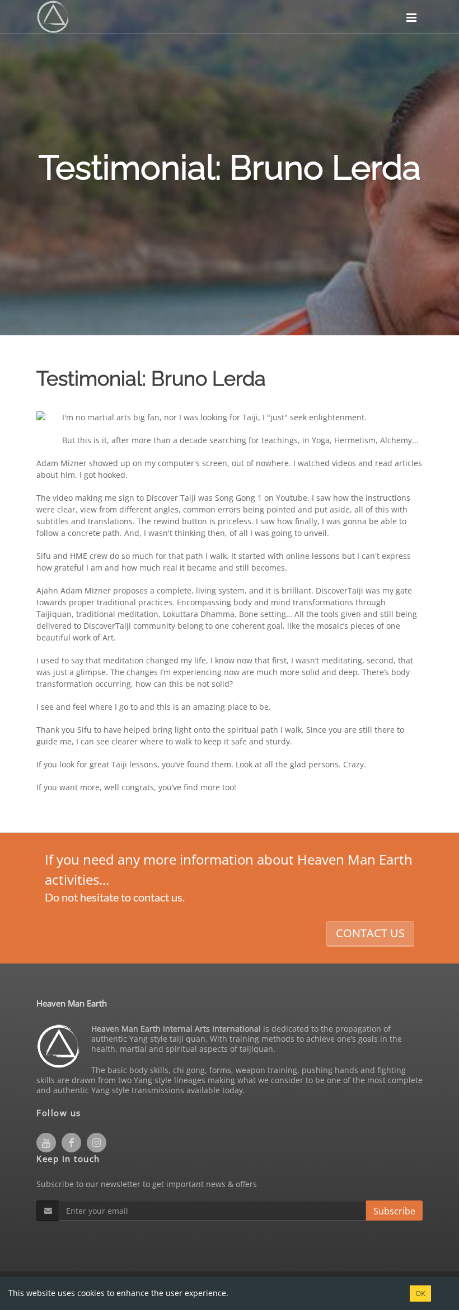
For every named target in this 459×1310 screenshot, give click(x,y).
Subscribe (394, 1211)
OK (420, 1293)
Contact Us (370, 933)
